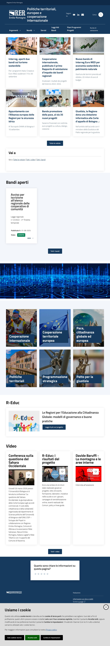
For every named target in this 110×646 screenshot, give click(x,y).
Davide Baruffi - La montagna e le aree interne (88, 459)
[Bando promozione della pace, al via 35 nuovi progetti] (55, 98)
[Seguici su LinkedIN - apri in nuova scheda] (77, 14)
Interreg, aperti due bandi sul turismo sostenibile (19, 62)
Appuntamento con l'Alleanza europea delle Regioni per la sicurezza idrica (21, 116)
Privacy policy (51, 629)
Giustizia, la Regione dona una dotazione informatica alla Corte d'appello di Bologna (87, 116)
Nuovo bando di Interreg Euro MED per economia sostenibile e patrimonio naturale (88, 64)
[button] (100, 14)
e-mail (81, 601)
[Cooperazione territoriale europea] (55, 328)
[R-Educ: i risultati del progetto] (55, 474)
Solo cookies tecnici (14, 637)
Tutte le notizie (55, 143)
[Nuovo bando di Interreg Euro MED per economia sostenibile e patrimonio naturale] (88, 46)
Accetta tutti (32, 637)
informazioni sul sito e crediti (83, 599)
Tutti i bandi (41, 159)
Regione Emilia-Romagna (15, 2)
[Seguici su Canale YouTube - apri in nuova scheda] (73, 14)
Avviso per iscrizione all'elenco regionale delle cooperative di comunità (20, 201)
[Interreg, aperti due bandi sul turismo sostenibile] (21, 46)
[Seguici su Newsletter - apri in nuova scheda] (82, 14)
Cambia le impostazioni (51, 637)
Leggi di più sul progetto (54, 427)
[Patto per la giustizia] (88, 368)
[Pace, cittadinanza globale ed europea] (88, 328)
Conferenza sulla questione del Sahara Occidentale (21, 461)
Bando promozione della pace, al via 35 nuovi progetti (52, 115)
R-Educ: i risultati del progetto (50, 459)
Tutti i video (30, 159)
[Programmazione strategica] (55, 368)
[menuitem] (95, 29)
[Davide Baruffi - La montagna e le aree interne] (88, 474)
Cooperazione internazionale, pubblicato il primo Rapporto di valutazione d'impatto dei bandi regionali (55, 67)
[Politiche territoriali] (21, 368)
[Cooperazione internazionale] (21, 328)
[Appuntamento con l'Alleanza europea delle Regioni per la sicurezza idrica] (21, 98)
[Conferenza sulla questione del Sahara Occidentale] (21, 477)
